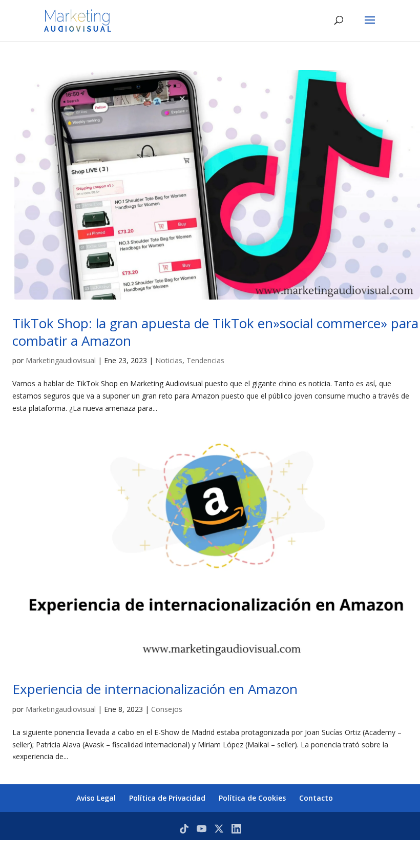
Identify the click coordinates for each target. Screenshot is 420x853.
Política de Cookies (252, 798)
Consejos (166, 709)
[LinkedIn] (236, 829)
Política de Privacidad (167, 798)
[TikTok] (184, 829)
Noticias (168, 360)
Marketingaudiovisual (61, 360)
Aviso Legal (96, 798)
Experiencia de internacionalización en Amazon (155, 689)
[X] (219, 829)
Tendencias (205, 360)
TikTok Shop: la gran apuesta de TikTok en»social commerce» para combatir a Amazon (215, 332)
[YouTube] (201, 829)
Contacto (316, 798)
